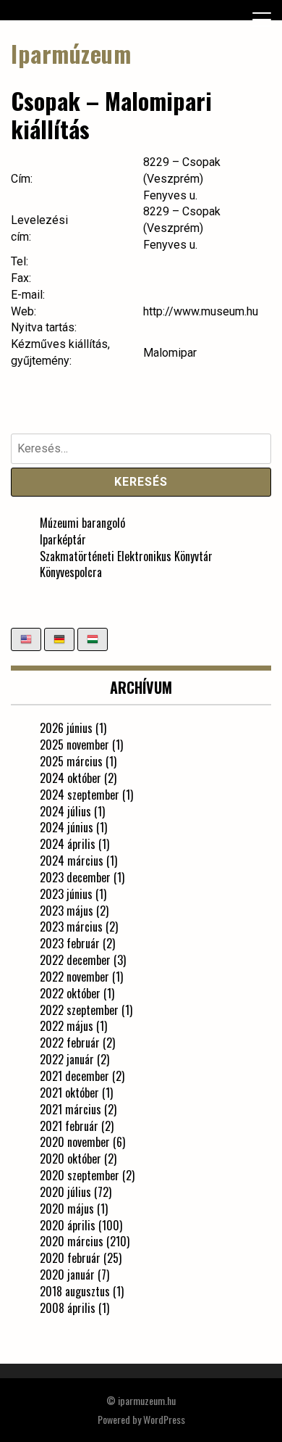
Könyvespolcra (71, 572)
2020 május (67, 1208)
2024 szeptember (79, 794)
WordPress (164, 1419)
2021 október (69, 1092)
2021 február (69, 1126)
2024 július (65, 811)
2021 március (70, 1109)
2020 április (67, 1225)
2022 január (67, 1059)
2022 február (70, 1042)
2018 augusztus (75, 1291)
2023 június (66, 894)
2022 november (74, 976)
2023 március (71, 926)
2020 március (71, 1241)
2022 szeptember (79, 1010)
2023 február (70, 943)
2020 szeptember (79, 1175)
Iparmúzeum (71, 53)
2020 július (65, 1192)
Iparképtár (63, 539)
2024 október (70, 778)
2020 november (75, 1142)
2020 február (70, 1258)
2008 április (67, 1308)
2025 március (71, 761)
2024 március (71, 860)
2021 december (74, 1076)
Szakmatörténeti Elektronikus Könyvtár (126, 556)
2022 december (75, 960)
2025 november (74, 744)
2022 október (70, 993)
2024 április (67, 844)
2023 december (75, 877)
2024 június (66, 827)
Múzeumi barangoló (82, 522)
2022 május (66, 1026)
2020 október (70, 1158)
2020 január (67, 1274)
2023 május (66, 910)
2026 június (66, 728)
